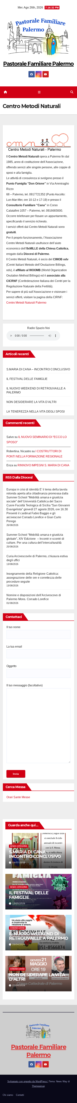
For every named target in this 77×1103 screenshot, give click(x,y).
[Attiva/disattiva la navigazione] (39, 92)
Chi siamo (8, 1095)
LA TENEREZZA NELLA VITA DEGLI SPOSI (35, 411)
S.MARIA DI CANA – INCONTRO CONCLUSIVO (38, 369)
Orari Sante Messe (18, 797)
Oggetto (11, 666)
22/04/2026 (18, 985)
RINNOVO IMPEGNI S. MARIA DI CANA (43, 465)
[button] (71, 92)
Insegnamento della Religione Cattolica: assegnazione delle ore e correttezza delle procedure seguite (34, 577)
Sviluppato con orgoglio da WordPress (27, 1081)
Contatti (20, 1095)
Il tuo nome (13, 627)
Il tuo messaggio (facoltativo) (24, 685)
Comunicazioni (17, 928)
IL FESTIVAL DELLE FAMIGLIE (26, 378)
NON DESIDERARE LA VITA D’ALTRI (31, 402)
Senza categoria (18, 846)
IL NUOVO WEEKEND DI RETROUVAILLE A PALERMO (38, 936)
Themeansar (38, 1086)
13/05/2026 (18, 903)
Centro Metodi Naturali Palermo (26, 302)
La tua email (14, 646)
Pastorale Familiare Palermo (38, 63)
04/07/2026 (18, 862)
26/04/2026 (18, 944)
